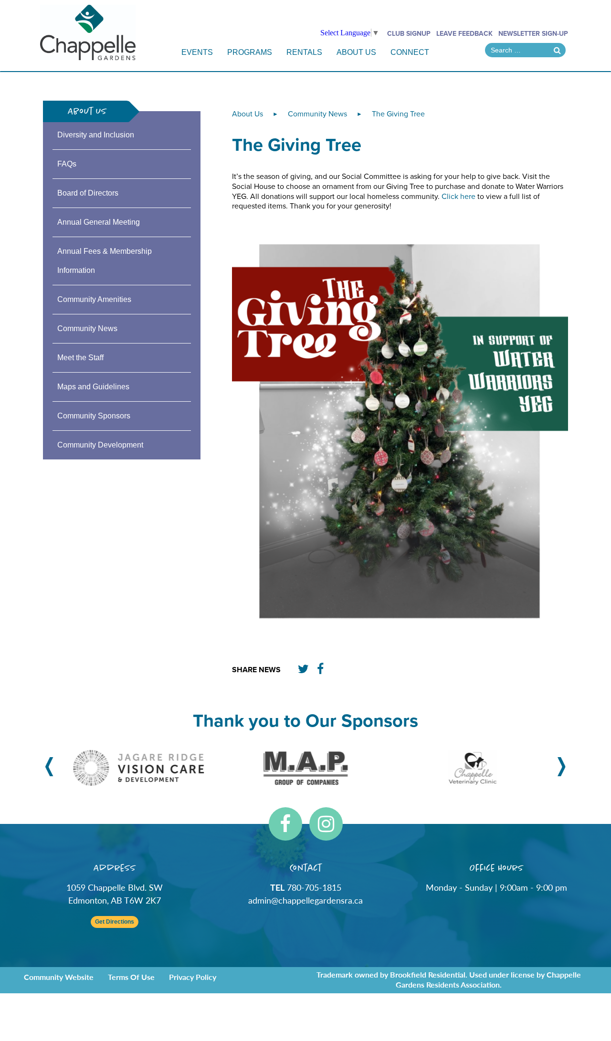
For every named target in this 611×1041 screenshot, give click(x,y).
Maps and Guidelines (93, 387)
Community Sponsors (93, 416)
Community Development (100, 445)
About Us (356, 52)
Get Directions (114, 922)
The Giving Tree (398, 114)
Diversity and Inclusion (95, 135)
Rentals (304, 52)
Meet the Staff (80, 358)
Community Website (59, 976)
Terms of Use (131, 976)
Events (197, 52)
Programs (249, 52)
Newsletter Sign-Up (533, 34)
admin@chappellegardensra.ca (305, 900)
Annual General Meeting (98, 222)
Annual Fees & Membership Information (104, 260)
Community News (87, 328)
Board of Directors (87, 193)
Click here (459, 196)
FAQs (66, 164)
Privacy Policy (192, 976)
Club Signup (409, 34)
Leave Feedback (464, 34)
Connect (409, 52)
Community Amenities (94, 299)
